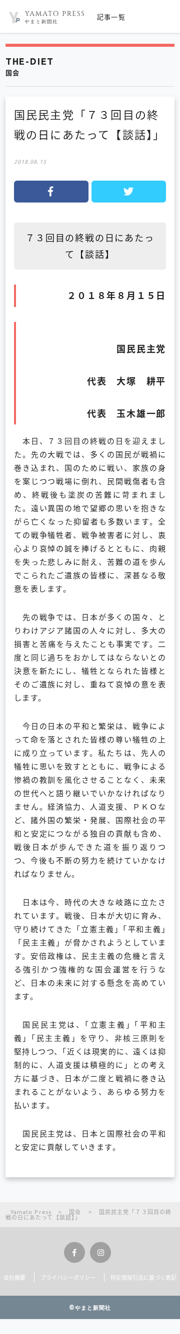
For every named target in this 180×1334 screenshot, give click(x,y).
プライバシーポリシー (68, 1277)
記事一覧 (111, 16)
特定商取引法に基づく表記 (143, 1277)
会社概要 (15, 1277)
